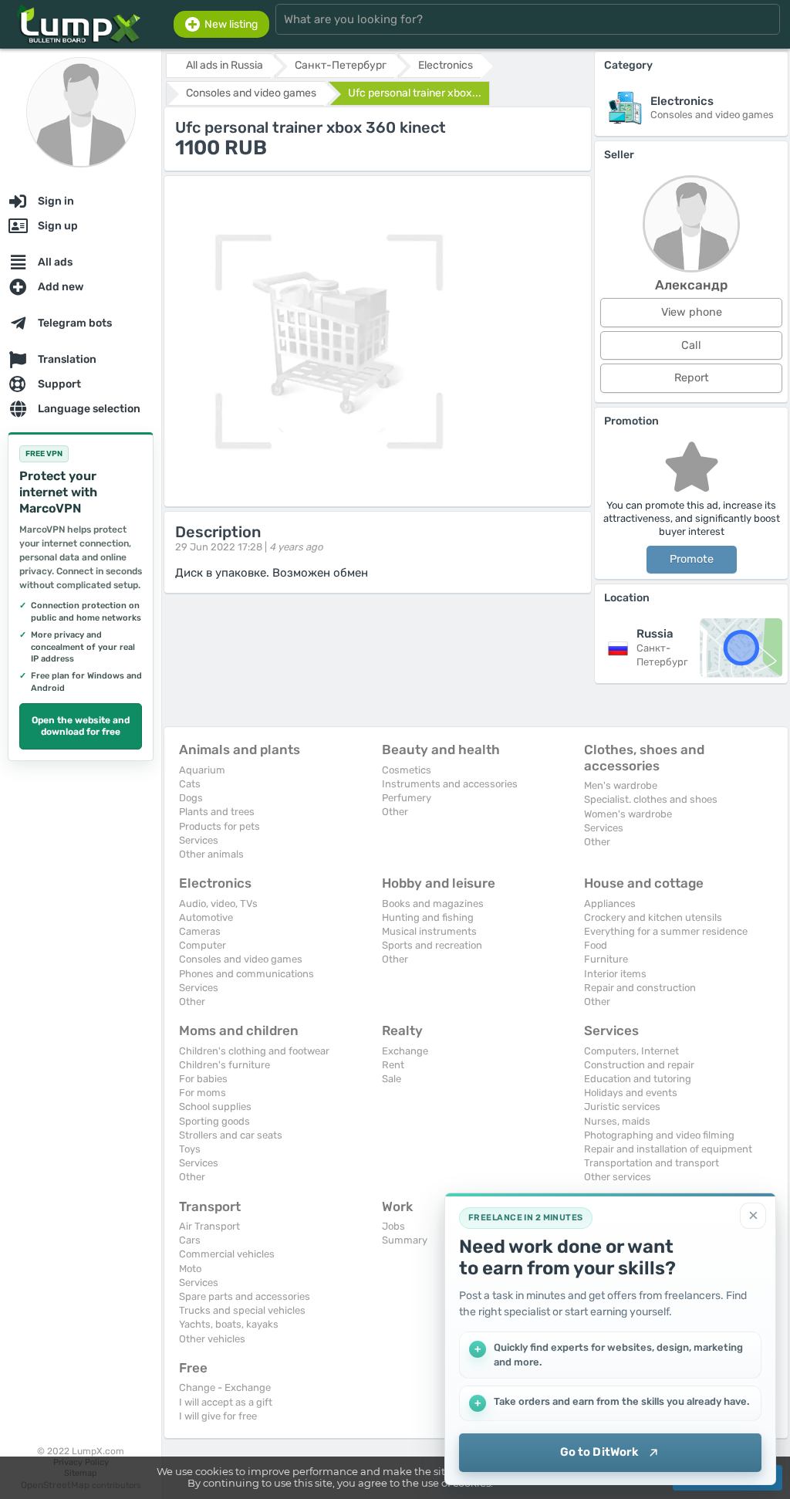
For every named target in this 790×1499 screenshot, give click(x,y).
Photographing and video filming (659, 1135)
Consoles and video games (240, 959)
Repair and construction (640, 987)
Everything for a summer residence (666, 931)
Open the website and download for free (81, 726)
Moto (190, 1268)
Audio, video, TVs (218, 903)
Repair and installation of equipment (668, 1149)
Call (691, 345)
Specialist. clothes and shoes (650, 799)
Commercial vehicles (227, 1254)
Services (198, 840)
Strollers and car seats (230, 1135)
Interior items (615, 974)
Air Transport (209, 1226)
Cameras (200, 931)
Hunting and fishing (428, 917)
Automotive (206, 917)
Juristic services (622, 1106)
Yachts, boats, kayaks (229, 1324)
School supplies (215, 1106)
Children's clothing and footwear (254, 1051)
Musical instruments (429, 931)
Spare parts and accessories (244, 1296)
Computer (202, 945)
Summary (404, 1240)
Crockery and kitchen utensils (653, 917)
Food (595, 945)
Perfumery (406, 798)
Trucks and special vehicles (242, 1310)
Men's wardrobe (620, 785)
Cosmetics (406, 770)
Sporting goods (214, 1121)
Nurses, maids (617, 1121)
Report (691, 377)
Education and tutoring (637, 1078)
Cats (190, 784)
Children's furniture (224, 1065)
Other (395, 811)
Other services (617, 1177)
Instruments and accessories (450, 784)
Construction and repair (639, 1065)
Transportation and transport (651, 1163)
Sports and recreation (432, 945)
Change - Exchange (225, 1387)
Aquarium (202, 770)
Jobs (393, 1226)
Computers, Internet (631, 1051)
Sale (391, 1078)
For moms (202, 1092)
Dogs (191, 798)
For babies (203, 1078)
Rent (393, 1065)
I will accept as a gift (225, 1402)
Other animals (211, 854)
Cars (190, 1240)
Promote (692, 559)
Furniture (606, 959)
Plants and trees (217, 811)
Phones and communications (246, 974)
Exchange (405, 1051)
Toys (190, 1149)
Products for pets (219, 826)
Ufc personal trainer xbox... (414, 93)
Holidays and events (630, 1092)
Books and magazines (433, 903)
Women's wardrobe (628, 814)
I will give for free (218, 1416)
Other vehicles (212, 1339)
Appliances (610, 903)
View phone (691, 312)
